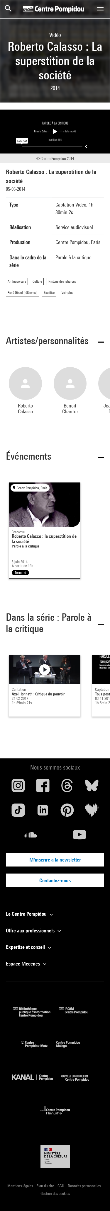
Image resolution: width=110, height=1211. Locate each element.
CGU (61, 1185)
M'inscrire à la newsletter (55, 860)
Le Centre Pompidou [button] (27, 914)
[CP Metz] (38, 1048)
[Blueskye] (91, 787)
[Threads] (67, 787)
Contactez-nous (55, 880)
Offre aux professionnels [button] (31, 930)
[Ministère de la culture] (55, 1156)
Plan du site (45, 1185)
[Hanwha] (55, 1116)
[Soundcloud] (30, 837)
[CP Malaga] (72, 1048)
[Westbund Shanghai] (79, 1082)
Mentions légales (20, 1185)
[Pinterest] (67, 812)
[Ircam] (78, 1015)
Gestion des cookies (55, 1193)
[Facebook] (43, 787)
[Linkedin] (43, 812)
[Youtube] (79, 837)
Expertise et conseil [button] (26, 947)
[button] (55, 342)
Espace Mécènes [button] (23, 964)
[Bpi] (36, 1015)
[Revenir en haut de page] (96, 1197)
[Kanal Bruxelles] (36, 1082)
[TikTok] (18, 812)
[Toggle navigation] (100, 9)
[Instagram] (18, 787)
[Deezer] (91, 812)
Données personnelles (84, 1185)
